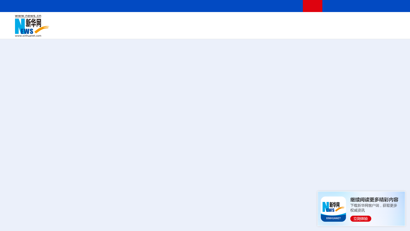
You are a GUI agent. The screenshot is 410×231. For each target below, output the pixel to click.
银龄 (216, 30)
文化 (291, 22)
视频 (342, 22)
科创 (260, 22)
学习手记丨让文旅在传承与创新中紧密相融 (207, 162)
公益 (322, 30)
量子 (271, 22)
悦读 (312, 30)
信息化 (149, 30)
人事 (142, 22)
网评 (172, 22)
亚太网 (352, 30)
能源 (263, 30)
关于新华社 (152, 6)
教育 (240, 22)
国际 (152, 22)
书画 (301, 22)
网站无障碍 (287, 6)
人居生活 (133, 30)
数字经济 (165, 30)
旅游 (254, 30)
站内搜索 (364, 6)
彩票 (283, 30)
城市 (244, 30)
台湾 (193, 22)
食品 (119, 30)
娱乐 (293, 30)
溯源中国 (230, 30)
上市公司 (368, 30)
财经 (162, 22)
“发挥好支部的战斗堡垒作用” (139, 111)
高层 (122, 22)
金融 (100, 30)
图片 (352, 22)
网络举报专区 (388, 6)
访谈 (332, 22)
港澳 (183, 22)
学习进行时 (105, 22)
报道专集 (377, 59)
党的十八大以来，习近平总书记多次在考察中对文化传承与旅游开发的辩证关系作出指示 (117, 179)
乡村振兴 (202, 30)
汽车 (110, 30)
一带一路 (336, 30)
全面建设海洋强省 (347, 111)
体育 (281, 22)
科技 (250, 22)
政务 (362, 22)
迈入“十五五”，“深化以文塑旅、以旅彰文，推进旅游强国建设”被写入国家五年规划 (303, 179)
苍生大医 (266, 111)
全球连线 (226, 22)
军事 (322, 22)
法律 (372, 22)
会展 (273, 30)
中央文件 (386, 22)
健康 (311, 22)
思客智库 (207, 22)
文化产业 (386, 30)
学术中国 (184, 30)
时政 (132, 22)
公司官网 (61, 26)
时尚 (303, 30)
